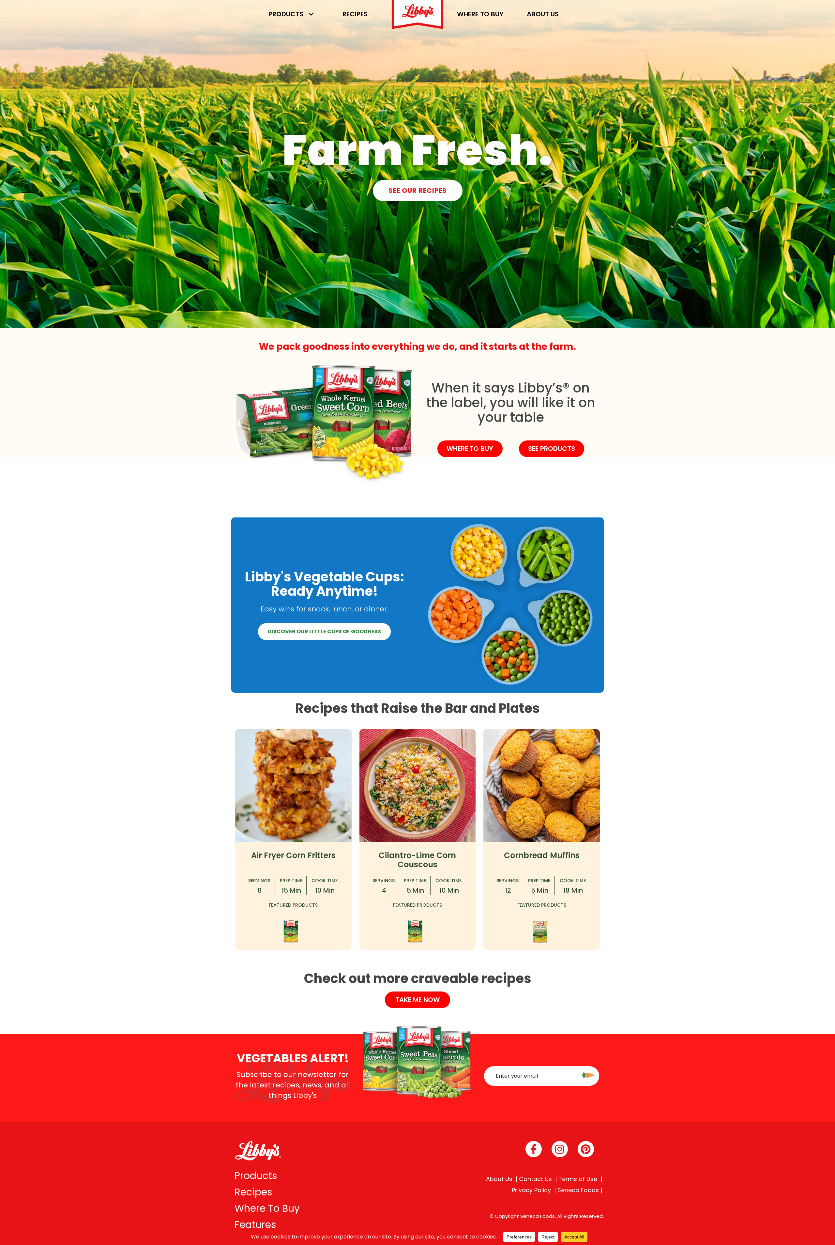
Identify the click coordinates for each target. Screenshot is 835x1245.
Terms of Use (577, 1179)
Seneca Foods (578, 1190)
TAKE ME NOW (417, 999)
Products (285, 14)
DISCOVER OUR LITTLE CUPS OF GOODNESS (324, 631)
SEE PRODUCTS (551, 448)
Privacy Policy (531, 1190)
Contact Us (535, 1179)
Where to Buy (480, 14)
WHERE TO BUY (470, 448)
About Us (543, 14)
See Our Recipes (417, 190)
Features (255, 1225)
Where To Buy (267, 1208)
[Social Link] (533, 1149)
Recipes (355, 14)
